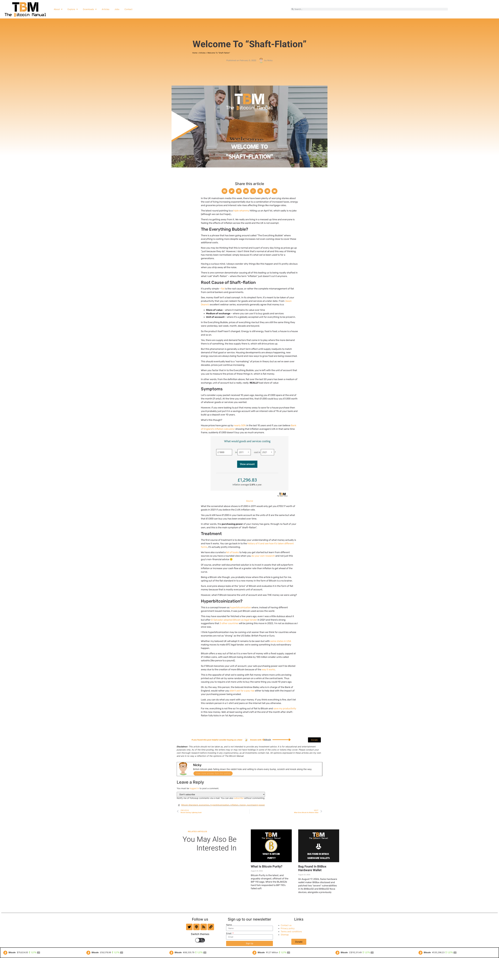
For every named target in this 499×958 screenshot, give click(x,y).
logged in (194, 788)
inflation (234, 805)
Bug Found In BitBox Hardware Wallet (312, 868)
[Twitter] (189, 927)
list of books (232, 552)
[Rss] (203, 927)
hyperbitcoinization (240, 607)
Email (229, 933)
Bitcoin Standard (189, 805)
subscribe (239, 798)
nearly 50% (240, 425)
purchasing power (256, 805)
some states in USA (280, 641)
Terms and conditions (291, 931)
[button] (224, 191)
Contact (128, 9)
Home (194, 53)
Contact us (286, 925)
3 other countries (229, 623)
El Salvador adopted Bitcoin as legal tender (234, 619)
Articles (105, 9)
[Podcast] (196, 927)
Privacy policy (288, 928)
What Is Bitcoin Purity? (266, 866)
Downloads (88, 9)
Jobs (116, 9)
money (242, 805)
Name (229, 925)
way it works (268, 669)
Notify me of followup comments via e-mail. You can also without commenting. (221, 798)
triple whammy (241, 210)
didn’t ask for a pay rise (242, 690)
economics (204, 805)
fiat (223, 288)
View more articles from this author (213, 773)
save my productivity (284, 708)
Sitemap (285, 934)
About (57, 9)
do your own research (263, 555)
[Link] (211, 927)
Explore (71, 9)
